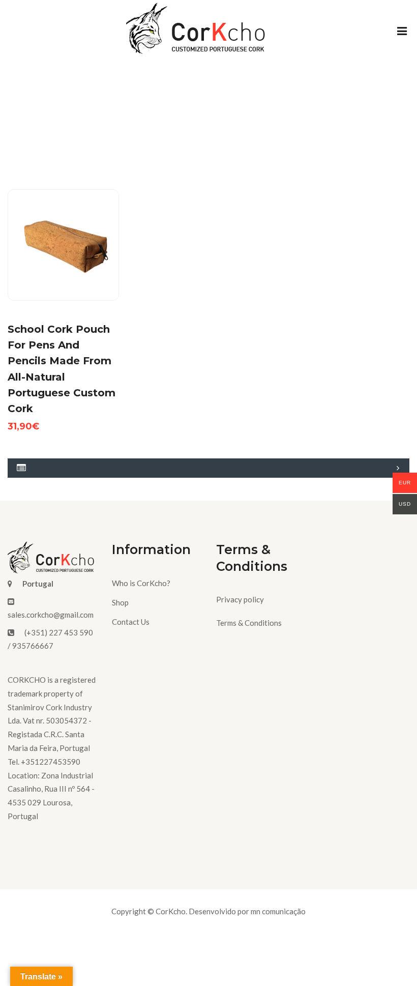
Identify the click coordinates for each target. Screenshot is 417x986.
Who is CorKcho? (141, 583)
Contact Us (131, 621)
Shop (120, 602)
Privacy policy (240, 599)
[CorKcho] (197, 31)
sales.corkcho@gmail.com (51, 614)
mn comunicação (278, 911)
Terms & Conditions (249, 622)
